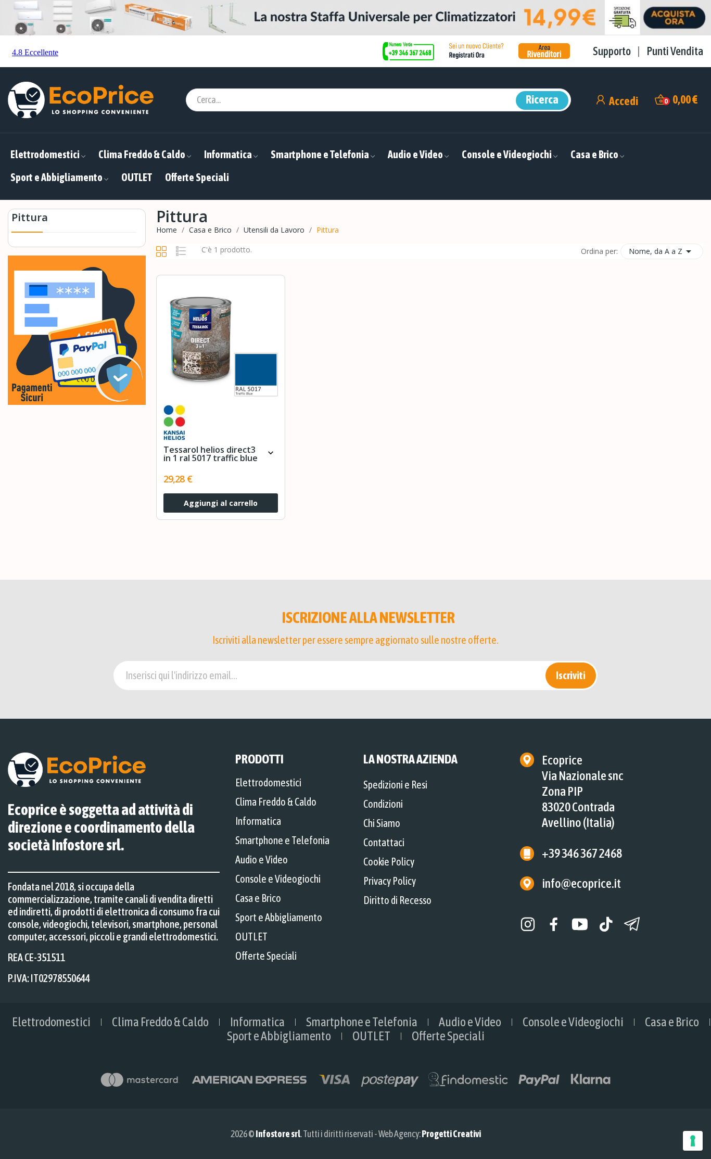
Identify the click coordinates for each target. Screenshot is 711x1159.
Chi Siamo (381, 823)
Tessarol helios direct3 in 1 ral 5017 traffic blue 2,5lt (210, 454)
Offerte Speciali (266, 956)
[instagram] (528, 924)
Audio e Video (261, 859)
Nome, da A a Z (662, 251)
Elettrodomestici (268, 782)
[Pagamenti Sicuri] (77, 329)
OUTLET (251, 937)
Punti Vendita (674, 51)
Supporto (612, 51)
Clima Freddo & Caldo (275, 802)
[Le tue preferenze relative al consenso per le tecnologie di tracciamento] (693, 1141)
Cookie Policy (388, 862)
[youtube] (580, 924)
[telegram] (632, 924)
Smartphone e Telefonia (282, 840)
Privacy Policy (389, 881)
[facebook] (554, 924)
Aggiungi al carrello (221, 503)
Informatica (258, 821)
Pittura (29, 218)
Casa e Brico (258, 898)
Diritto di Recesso (397, 900)
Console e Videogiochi (278, 879)
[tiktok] (606, 924)
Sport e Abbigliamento (278, 917)
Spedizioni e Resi (395, 785)
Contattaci (383, 842)
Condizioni (383, 804)
